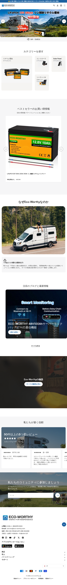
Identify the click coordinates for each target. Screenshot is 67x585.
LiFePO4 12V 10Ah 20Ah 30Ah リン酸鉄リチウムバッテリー (26, 174)
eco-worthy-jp (36, 576)
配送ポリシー (49, 578)
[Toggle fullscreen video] (64, 359)
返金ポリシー (17, 578)
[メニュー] (65, 5)
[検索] (54, 5)
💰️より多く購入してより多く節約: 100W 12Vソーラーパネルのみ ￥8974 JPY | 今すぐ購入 (33, 1)
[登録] (57, 495)
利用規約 (41, 578)
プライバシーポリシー (29, 578)
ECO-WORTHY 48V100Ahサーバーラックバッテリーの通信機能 (35, 325)
